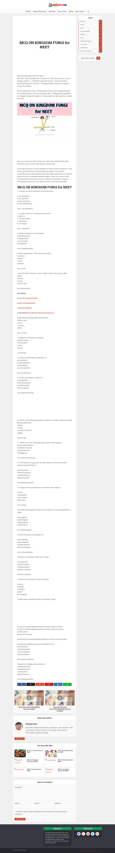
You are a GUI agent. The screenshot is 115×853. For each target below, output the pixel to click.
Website (58, 803)
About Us (81, 850)
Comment (18, 787)
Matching (52, 11)
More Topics (79, 11)
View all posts (19, 738)
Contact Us (87, 850)
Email (37, 803)
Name (17, 803)
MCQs (71, 11)
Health (28, 11)
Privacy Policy (93, 850)
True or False (62, 11)
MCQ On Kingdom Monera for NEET (63, 770)
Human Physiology (39, 11)
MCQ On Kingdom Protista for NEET (32, 760)
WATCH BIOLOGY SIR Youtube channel (40, 313)
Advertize (100, 850)
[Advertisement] (44, 27)
